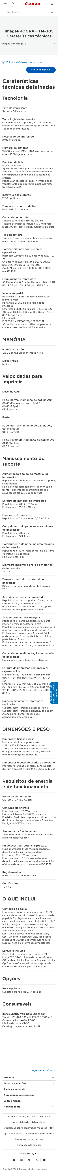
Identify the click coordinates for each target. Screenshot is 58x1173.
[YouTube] (44, 1160)
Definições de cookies (29, 1145)
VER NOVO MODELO (41, 70)
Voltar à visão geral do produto (24, 62)
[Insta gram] (21, 1160)
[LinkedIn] (29, 1160)
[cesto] (5, 4)
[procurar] (13, 3)
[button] (54, 693)
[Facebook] (13, 1160)
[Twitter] (36, 1160)
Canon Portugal (28, 1153)
